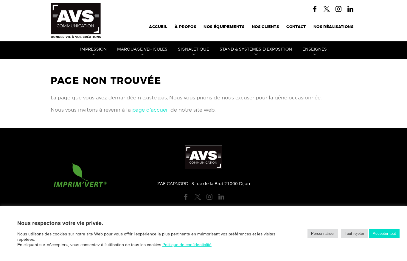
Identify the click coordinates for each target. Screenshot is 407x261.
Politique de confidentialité (187, 244)
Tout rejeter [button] (354, 233)
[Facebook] (315, 9)
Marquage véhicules (142, 49)
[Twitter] (327, 9)
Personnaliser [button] (323, 233)
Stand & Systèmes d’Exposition (256, 49)
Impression (93, 49)
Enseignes (314, 49)
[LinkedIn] (350, 9)
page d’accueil (150, 109)
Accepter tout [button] (384, 233)
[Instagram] (338, 9)
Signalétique (193, 49)
